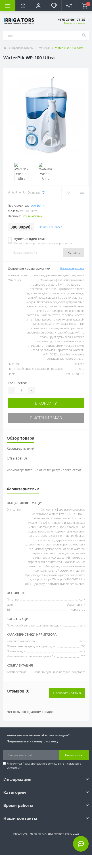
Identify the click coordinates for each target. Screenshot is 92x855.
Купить (74, 252)
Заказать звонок (74, 23)
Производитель (22, 48)
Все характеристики (72, 268)
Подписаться (73, 755)
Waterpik (44, 48)
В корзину (46, 403)
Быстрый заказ (46, 417)
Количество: (17, 383)
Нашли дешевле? (50, 227)
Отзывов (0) (17, 458)
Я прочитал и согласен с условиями (44, 766)
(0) (43, 192)
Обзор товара (20, 438)
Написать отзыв (67, 692)
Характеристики (20, 448)
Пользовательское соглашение (43, 763)
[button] (38, 5)
